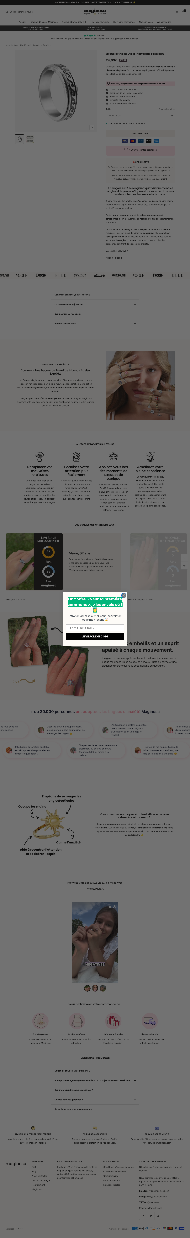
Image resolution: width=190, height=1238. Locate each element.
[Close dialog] (123, 595)
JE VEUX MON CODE (95, 636)
